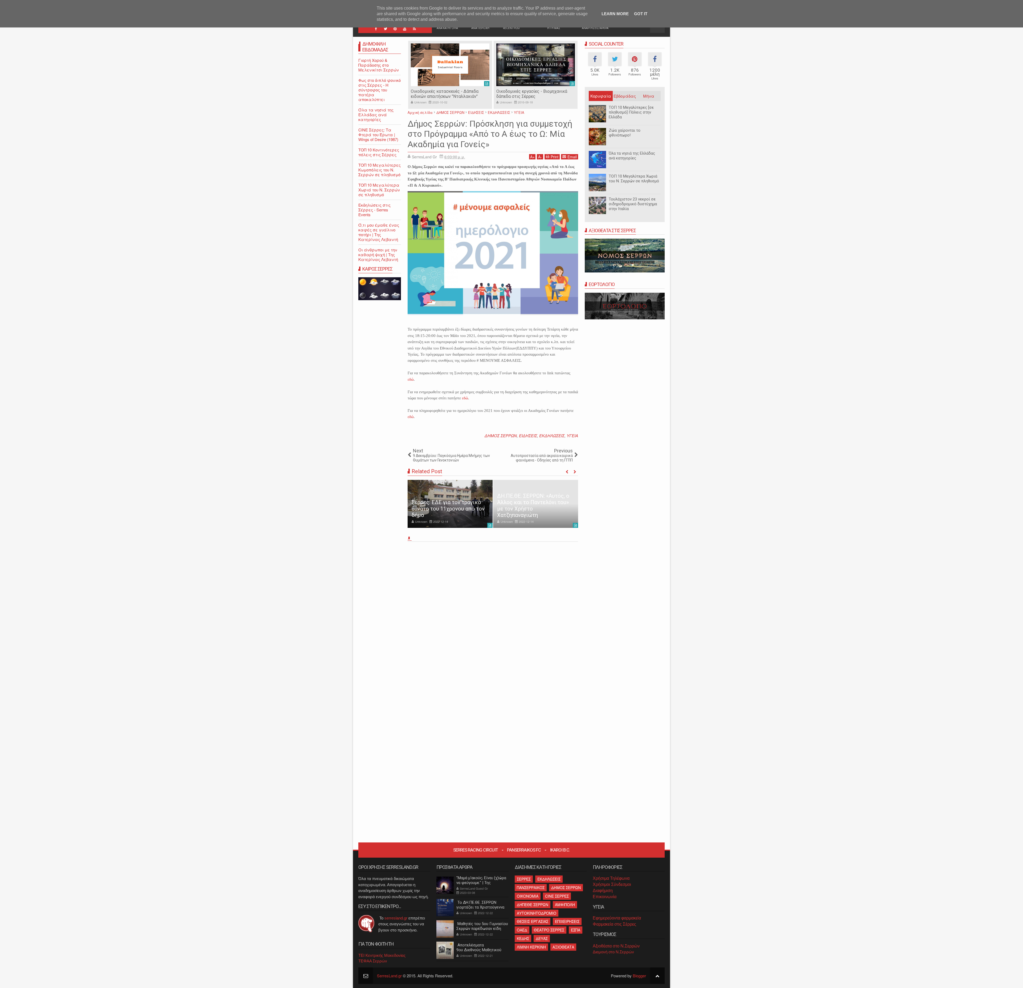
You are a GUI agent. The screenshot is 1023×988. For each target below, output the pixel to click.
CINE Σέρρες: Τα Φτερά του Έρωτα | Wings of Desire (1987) (378, 134)
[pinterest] (395, 29)
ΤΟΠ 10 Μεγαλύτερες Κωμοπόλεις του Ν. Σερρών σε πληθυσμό (379, 169)
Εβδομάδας (625, 96)
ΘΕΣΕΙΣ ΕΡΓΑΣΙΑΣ (532, 921)
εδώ (411, 379)
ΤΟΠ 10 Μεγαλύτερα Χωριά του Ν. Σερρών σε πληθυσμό (634, 178)
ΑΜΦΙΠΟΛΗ (565, 904)
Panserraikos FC (524, 850)
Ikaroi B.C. (560, 850)
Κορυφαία (600, 96)
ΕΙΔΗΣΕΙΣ (528, 435)
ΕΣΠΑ (575, 930)
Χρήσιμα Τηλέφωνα (611, 878)
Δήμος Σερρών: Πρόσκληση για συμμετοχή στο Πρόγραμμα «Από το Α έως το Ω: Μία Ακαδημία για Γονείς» (490, 134)
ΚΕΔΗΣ (523, 938)
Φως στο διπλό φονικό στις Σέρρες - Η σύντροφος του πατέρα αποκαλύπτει (379, 89)
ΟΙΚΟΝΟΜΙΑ (527, 896)
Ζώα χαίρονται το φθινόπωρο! (624, 133)
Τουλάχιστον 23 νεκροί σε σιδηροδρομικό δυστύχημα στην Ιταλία (633, 204)
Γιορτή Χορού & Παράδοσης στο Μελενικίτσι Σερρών (378, 65)
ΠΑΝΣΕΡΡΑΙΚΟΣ (531, 887)
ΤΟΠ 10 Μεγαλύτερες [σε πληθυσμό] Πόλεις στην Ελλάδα (631, 112)
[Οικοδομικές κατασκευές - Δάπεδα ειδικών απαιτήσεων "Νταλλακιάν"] (450, 64)
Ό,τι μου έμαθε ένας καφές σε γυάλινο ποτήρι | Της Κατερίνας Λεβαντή (378, 232)
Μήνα (648, 96)
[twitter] (385, 29)
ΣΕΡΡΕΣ (524, 879)
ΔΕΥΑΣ (542, 938)
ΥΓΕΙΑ (572, 435)
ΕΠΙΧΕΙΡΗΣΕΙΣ (567, 921)
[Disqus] (493, 618)
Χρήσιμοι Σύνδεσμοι (612, 884)
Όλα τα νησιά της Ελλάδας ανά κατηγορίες (632, 155)
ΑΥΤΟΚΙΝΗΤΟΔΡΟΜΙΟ (536, 913)
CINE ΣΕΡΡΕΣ (557, 896)
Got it (640, 13)
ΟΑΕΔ (522, 930)
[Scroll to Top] (657, 975)
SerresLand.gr (389, 975)
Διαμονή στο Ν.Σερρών (613, 952)
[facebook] (376, 29)
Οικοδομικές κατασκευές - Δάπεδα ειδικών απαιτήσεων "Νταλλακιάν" (444, 94)
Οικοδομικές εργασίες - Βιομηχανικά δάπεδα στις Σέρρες (531, 94)
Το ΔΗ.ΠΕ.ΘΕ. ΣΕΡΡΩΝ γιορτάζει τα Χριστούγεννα (480, 905)
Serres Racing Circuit (475, 850)
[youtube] (404, 29)
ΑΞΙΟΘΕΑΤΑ (563, 947)
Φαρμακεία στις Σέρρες (614, 924)
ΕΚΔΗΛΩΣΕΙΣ (552, 435)
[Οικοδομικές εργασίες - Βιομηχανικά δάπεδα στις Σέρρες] (535, 64)
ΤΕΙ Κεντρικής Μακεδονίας (381, 955)
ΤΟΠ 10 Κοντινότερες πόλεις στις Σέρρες (378, 152)
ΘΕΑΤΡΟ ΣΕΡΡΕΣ (549, 930)
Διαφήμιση (603, 890)
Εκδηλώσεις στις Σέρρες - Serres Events (374, 209)
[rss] (414, 29)
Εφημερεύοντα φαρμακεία (617, 918)
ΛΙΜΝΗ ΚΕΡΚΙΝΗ (531, 947)
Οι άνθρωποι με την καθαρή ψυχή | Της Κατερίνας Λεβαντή (378, 254)
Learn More (615, 13)
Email (572, 156)
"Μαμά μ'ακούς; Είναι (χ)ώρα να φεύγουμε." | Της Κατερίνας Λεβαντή (481, 882)
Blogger (639, 975)
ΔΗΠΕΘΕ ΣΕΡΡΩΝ (532, 904)
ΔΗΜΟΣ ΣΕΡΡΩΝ (501, 435)
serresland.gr (395, 918)
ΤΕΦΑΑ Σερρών (372, 961)
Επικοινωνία (604, 896)
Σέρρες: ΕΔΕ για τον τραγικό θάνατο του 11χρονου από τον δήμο (448, 508)
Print (554, 156)
